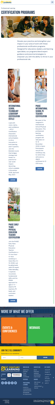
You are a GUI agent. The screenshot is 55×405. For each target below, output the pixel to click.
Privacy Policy (49, 401)
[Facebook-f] (9, 382)
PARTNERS (25, 379)
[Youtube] (15, 382)
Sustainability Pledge (39, 401)
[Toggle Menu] (52, 2)
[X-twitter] (5, 382)
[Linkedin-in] (2, 382)
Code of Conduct (38, 400)
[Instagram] (12, 382)
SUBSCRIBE (45, 357)
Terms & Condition (48, 400)
